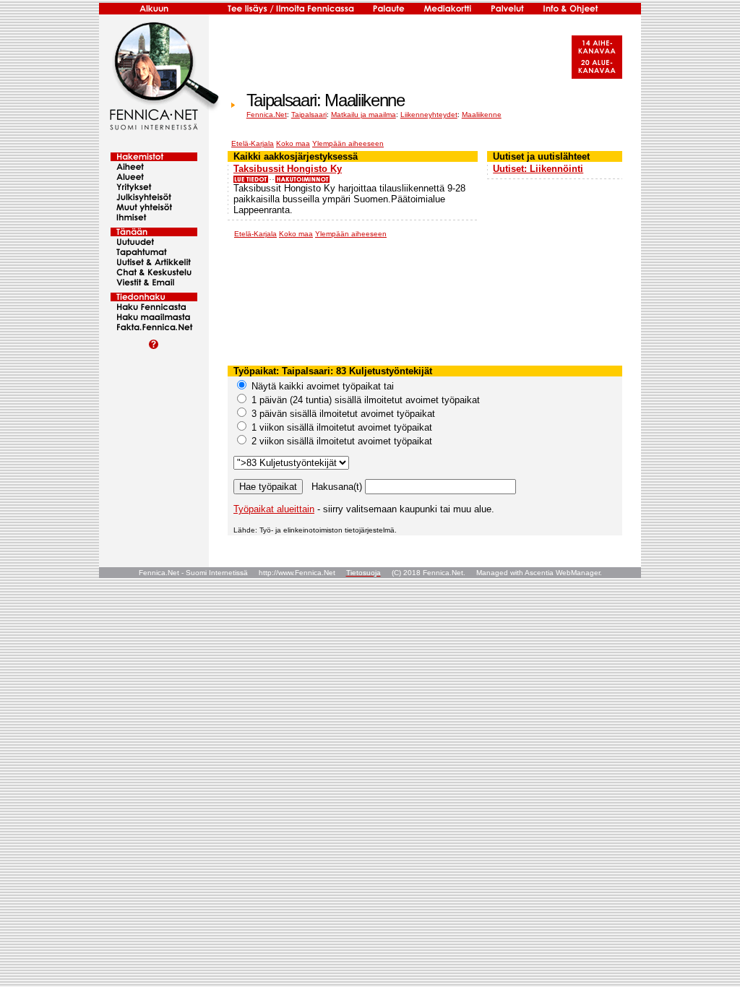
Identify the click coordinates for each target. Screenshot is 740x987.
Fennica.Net (266, 114)
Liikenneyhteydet (428, 114)
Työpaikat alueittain (273, 509)
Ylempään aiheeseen (348, 143)
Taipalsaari (309, 114)
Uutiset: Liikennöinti (538, 168)
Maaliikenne (482, 114)
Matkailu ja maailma (363, 114)
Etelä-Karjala (252, 143)
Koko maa (293, 143)
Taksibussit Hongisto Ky (287, 168)
